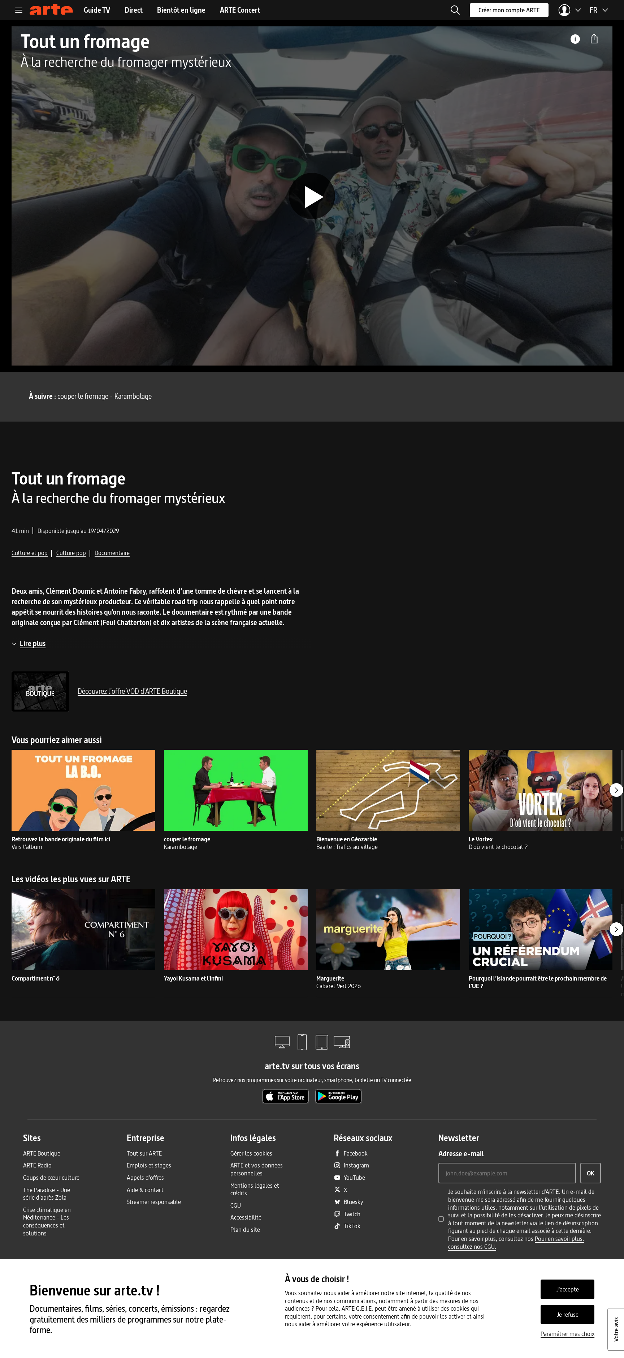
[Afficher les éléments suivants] (616, 790)
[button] (455, 10)
